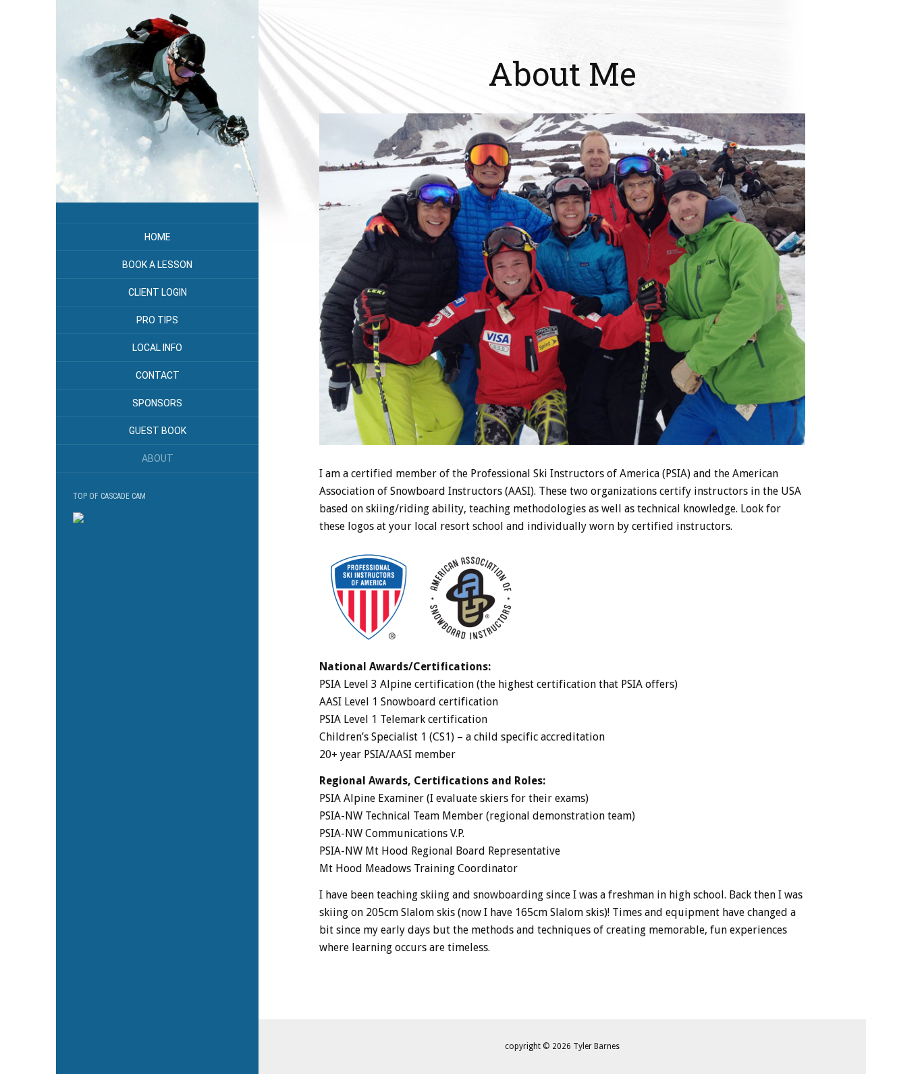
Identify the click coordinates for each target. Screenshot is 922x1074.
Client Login (157, 292)
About (157, 458)
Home (157, 237)
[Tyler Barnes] (157, 101)
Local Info (157, 347)
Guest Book (157, 430)
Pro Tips (157, 320)
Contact (158, 375)
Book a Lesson (157, 264)
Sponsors (157, 403)
